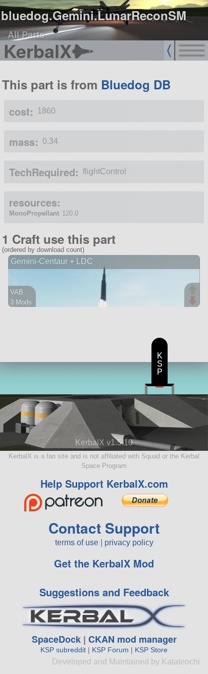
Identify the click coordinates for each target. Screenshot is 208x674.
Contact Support (104, 527)
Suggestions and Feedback (104, 592)
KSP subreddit (63, 650)
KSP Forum (110, 650)
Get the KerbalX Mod (104, 563)
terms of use (76, 542)
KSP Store (151, 650)
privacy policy (129, 542)
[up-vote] (194, 291)
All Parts (26, 34)
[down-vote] (194, 301)
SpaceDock (56, 639)
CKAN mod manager (132, 639)
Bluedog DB (136, 84)
